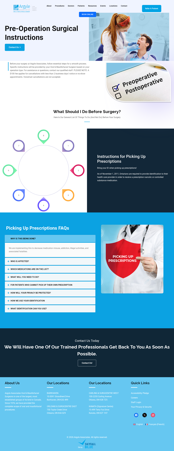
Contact (124, 6)
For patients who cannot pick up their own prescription (41, 285)
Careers (134, 398)
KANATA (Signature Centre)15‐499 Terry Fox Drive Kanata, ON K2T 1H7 (101, 409)
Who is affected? (20, 261)
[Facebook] (136, 415)
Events (103, 6)
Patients (81, 6)
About (49, 6)
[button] (50, 238)
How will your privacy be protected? (31, 293)
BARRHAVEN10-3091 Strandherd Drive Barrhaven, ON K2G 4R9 (58, 396)
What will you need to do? (25, 277)
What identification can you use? (29, 308)
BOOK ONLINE (87, 14)
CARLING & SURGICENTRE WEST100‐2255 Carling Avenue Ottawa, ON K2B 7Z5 (104, 396)
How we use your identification (28, 301)
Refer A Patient (151, 8)
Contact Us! (87, 363)
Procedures (59, 6)
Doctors (71, 6)
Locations (113, 6)
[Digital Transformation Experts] (87, 443)
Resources (92, 6)
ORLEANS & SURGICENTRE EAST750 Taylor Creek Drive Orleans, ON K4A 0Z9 (62, 409)
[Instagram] (153, 415)
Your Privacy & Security (141, 407)
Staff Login (136, 402)
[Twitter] (144, 415)
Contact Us (14, 47)
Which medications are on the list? (30, 269)
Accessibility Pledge (140, 393)
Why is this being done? (23, 238)
